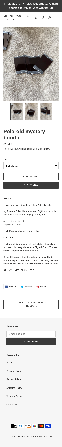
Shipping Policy (14, 387)
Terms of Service (15, 396)
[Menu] (56, 17)
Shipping (21, 149)
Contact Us (12, 404)
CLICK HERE (27, 270)
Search (10, 362)
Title (5, 160)
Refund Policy (13, 379)
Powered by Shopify (43, 436)
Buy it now (31, 185)
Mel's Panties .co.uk (16, 17)
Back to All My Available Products (33, 304)
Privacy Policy (13, 371)
